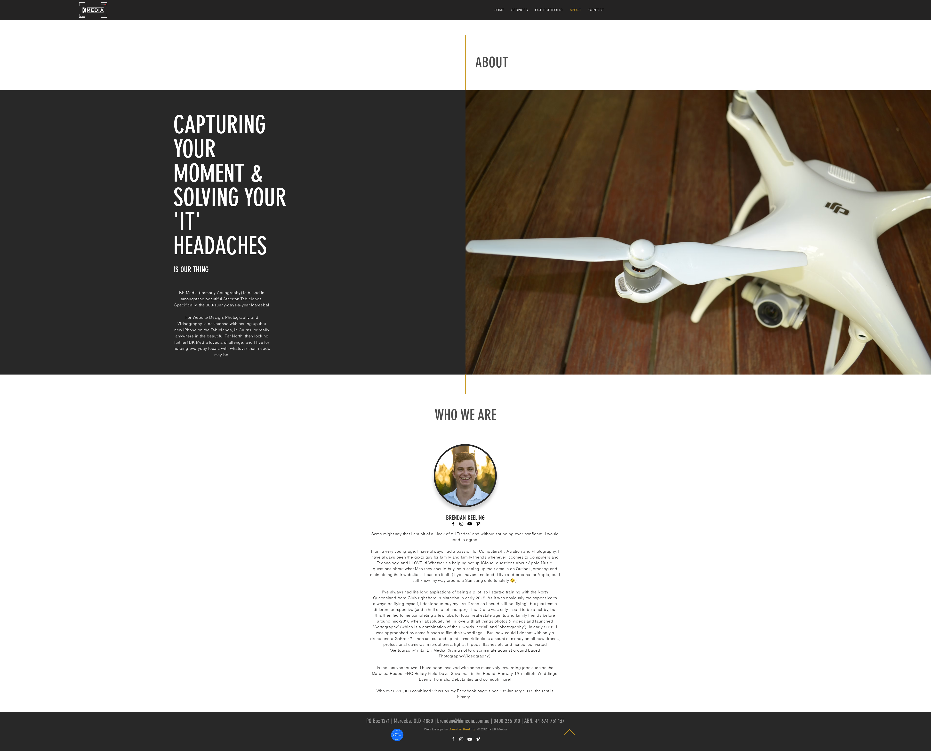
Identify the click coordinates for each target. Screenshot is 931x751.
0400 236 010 (507, 721)
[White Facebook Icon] (453, 739)
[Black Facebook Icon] (453, 524)
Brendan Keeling (462, 729)
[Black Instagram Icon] (461, 524)
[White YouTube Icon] (469, 739)
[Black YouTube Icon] (469, 524)
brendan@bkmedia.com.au (463, 721)
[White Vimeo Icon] (478, 739)
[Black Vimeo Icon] (478, 524)
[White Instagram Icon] (461, 739)
